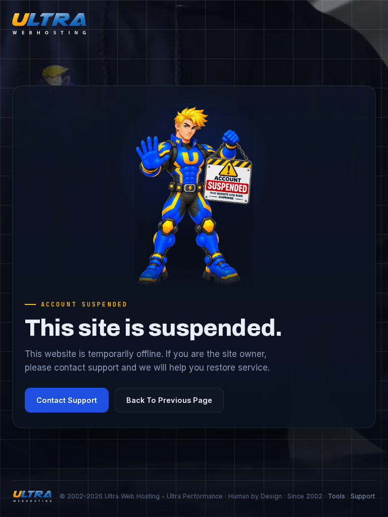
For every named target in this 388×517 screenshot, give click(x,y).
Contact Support (66, 400)
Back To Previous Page (169, 400)
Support (363, 496)
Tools (336, 496)
